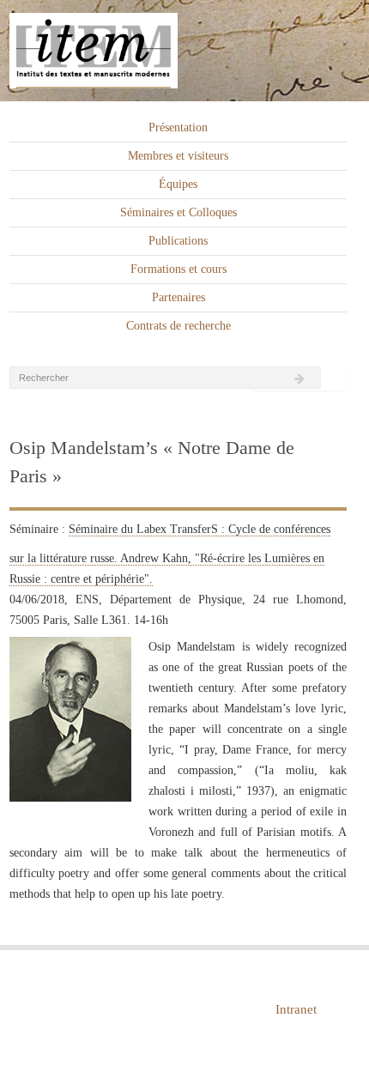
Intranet (296, 1009)
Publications (178, 240)
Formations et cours (178, 269)
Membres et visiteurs (178, 155)
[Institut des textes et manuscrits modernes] (184, 51)
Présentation (178, 127)
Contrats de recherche (178, 325)
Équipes (178, 184)
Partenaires (178, 297)
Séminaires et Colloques (178, 212)
